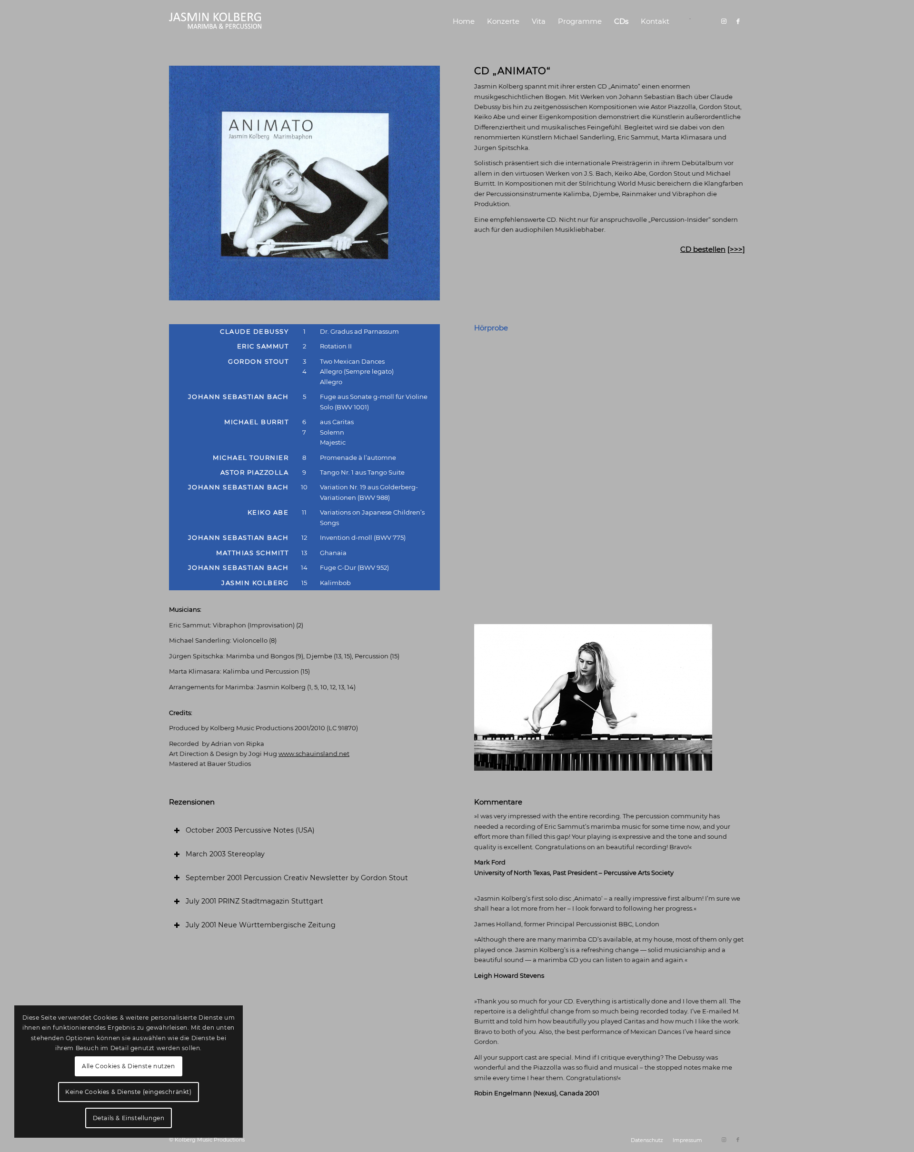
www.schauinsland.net (313, 753)
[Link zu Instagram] (723, 21)
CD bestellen (702, 249)
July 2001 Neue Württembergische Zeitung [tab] (261, 925)
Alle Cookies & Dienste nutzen (128, 1066)
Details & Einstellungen (129, 1118)
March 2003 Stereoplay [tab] (225, 854)
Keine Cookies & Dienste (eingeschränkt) (128, 1091)
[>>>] (736, 249)
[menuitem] (464, 21)
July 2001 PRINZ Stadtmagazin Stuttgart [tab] (254, 901)
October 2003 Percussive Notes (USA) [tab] (250, 830)
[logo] (215, 21)
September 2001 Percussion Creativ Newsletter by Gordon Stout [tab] (297, 878)
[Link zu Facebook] (738, 21)
